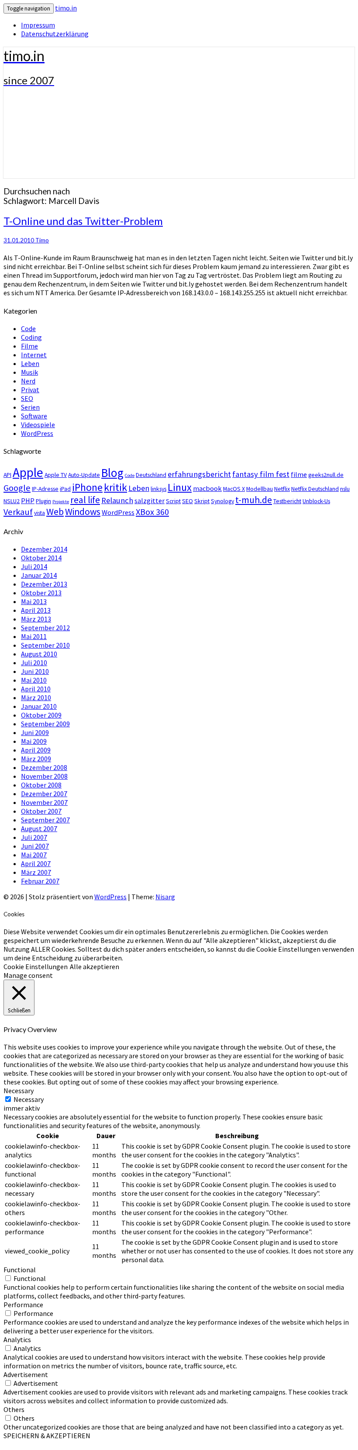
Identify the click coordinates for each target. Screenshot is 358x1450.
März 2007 (36, 872)
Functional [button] (19, 1269)
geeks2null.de (326, 475)
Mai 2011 (34, 636)
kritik (115, 487)
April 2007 (36, 863)
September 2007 (45, 819)
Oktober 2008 (41, 784)
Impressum (38, 25)
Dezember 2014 (44, 549)
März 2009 (36, 758)
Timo (42, 240)
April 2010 (36, 688)
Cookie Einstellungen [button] (35, 966)
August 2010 (39, 653)
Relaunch (117, 500)
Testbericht (287, 501)
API (7, 475)
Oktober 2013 (41, 592)
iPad (65, 489)
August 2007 (39, 828)
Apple (28, 472)
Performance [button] (23, 1304)
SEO (27, 398)
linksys (158, 489)
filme (299, 474)
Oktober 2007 (41, 811)
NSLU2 (11, 501)
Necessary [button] (18, 1090)
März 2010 (36, 697)
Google (17, 488)
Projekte (60, 501)
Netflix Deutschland (315, 489)
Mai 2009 (34, 741)
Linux (180, 487)
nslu (345, 489)
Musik (29, 372)
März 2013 (36, 619)
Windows (82, 512)
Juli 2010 (34, 662)
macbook (207, 488)
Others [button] (13, 1409)
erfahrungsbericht (199, 474)
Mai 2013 (34, 601)
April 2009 (36, 750)
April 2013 (36, 610)
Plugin (43, 501)
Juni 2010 (35, 671)
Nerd (28, 380)
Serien (30, 407)
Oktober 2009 (41, 715)
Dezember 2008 (44, 767)
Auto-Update (84, 475)
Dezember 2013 (44, 584)
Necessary (29, 1099)
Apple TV (56, 475)
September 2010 (45, 645)
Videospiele (38, 424)
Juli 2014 (34, 566)
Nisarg (165, 896)
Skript (202, 501)
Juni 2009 (35, 732)
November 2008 (44, 776)
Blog (112, 472)
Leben (30, 363)
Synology (222, 501)
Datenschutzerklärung (55, 33)
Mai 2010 (34, 680)
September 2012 (45, 627)
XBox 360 (152, 512)
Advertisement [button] (25, 1374)
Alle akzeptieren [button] (94, 966)
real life (85, 500)
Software (34, 415)
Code (28, 328)
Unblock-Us (316, 501)
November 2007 (44, 802)
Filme (29, 346)
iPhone (87, 487)
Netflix (282, 489)
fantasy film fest (260, 474)
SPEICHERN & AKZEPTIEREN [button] (46, 1435)
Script (173, 501)
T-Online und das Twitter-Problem (83, 220)
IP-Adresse (45, 489)
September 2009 (45, 723)
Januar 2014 (39, 575)
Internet (34, 354)
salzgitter (149, 500)
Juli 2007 (34, 837)
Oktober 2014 (41, 557)
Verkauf (18, 512)
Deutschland (151, 475)
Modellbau (259, 489)
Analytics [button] (17, 1339)
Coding (31, 337)
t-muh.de (253, 500)
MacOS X (234, 489)
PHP (27, 500)
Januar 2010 (39, 706)
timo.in (66, 7)
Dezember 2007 (44, 793)
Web (55, 512)
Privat (30, 389)
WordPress (37, 433)
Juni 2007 (35, 846)
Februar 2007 (40, 881)
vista (39, 513)
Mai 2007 (34, 854)
